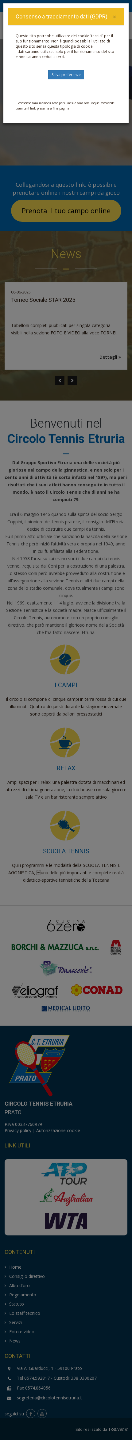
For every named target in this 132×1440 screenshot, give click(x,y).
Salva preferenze (66, 74)
